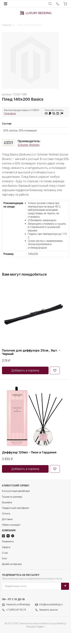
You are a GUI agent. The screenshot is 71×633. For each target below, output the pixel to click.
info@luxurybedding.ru (51, 604)
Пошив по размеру (12, 496)
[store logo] (35, 13)
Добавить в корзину (25, 370)
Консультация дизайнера (16, 491)
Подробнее (10, 113)
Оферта (6, 547)
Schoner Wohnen (28, 145)
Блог (4, 558)
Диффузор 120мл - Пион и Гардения (29, 452)
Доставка (7, 519)
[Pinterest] (3, 535)
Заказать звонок (48, 610)
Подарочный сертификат (15, 508)
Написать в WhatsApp (18, 604)
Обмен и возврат (11, 524)
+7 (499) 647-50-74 (16, 609)
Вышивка (7, 502)
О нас (5, 553)
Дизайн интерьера (12, 564)
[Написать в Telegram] (12, 535)
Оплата (6, 513)
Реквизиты (8, 541)
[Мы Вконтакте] (8, 535)
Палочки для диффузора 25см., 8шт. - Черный (31, 352)
